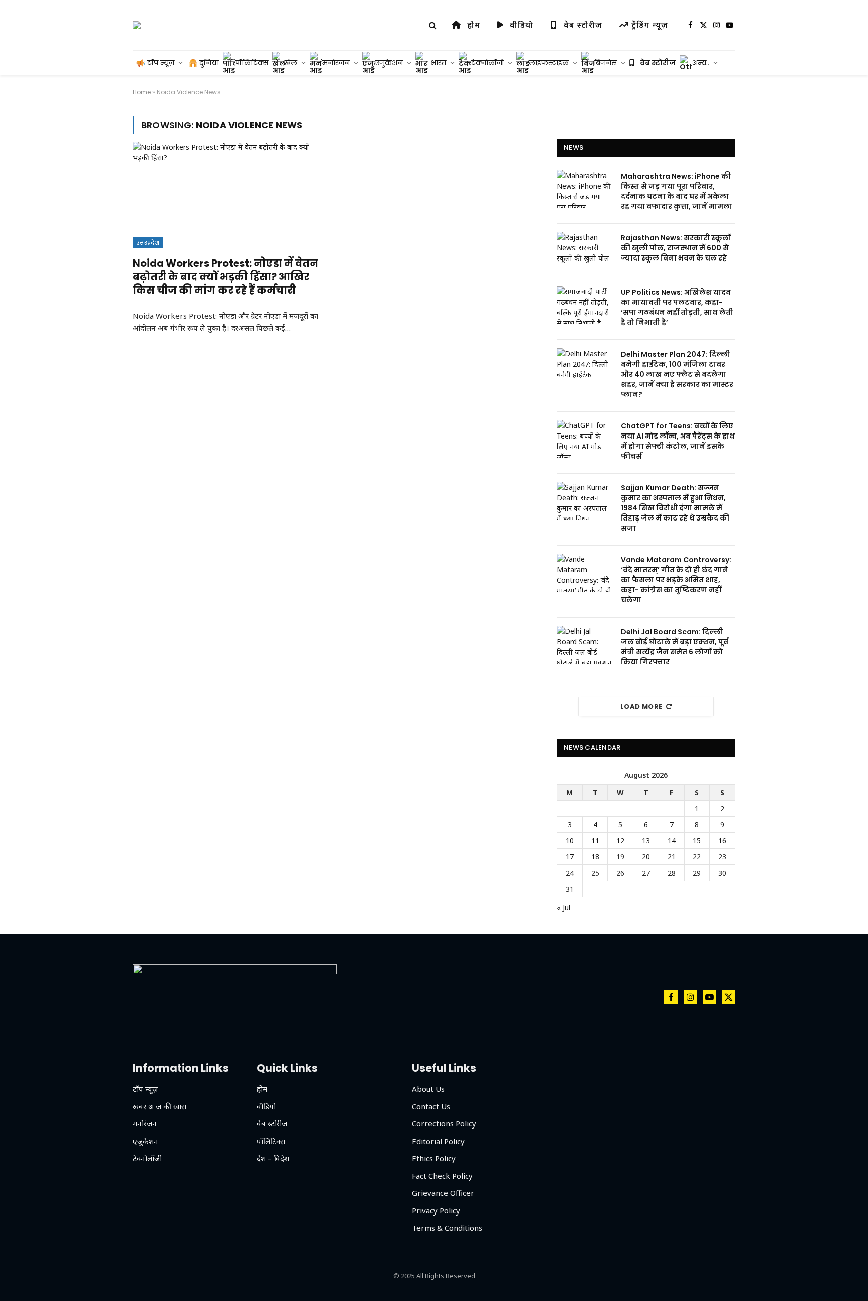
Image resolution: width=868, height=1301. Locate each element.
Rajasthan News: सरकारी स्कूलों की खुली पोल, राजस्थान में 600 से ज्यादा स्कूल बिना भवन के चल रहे (676, 248)
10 (570, 840)
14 (672, 840)
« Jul (563, 907)
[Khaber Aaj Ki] (137, 25)
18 (595, 856)
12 (620, 840)
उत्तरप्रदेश (148, 243)
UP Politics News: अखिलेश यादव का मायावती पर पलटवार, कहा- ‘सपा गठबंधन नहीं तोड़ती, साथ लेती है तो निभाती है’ (677, 307)
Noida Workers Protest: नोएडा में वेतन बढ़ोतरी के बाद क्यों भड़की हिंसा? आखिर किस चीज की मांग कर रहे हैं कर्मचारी (225, 276)
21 (672, 856)
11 (595, 840)
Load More (641, 706)
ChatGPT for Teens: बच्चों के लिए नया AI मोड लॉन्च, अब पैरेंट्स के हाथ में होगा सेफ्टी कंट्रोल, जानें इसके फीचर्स (678, 441)
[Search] (433, 25)
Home (142, 92)
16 (722, 840)
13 (646, 840)
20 (646, 856)
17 (570, 856)
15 (697, 840)
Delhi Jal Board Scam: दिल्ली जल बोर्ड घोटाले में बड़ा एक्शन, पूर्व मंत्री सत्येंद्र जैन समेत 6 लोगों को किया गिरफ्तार (674, 647)
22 (697, 856)
